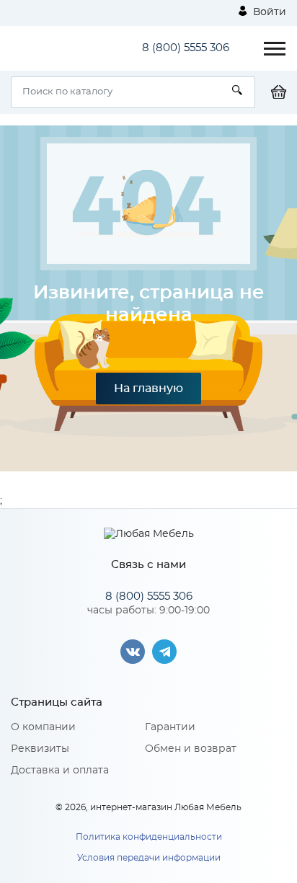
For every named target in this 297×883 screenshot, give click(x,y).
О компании (43, 727)
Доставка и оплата (60, 771)
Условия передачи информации (149, 857)
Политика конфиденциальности (149, 837)
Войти (268, 12)
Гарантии (170, 727)
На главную (148, 388)
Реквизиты (40, 749)
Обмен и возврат (190, 749)
